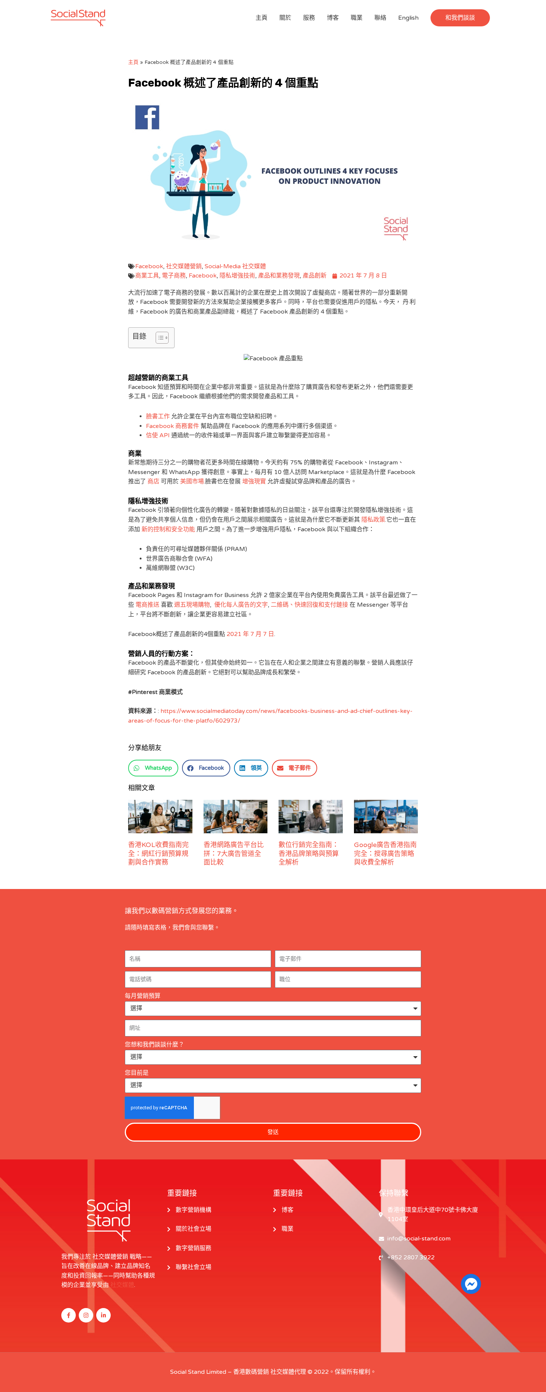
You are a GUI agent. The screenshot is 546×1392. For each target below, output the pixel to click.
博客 (333, 18)
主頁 (261, 18)
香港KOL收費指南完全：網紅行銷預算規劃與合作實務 (158, 853)
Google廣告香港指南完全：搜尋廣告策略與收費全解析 (385, 853)
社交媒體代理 (288, 1372)
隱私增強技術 (237, 275)
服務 (309, 18)
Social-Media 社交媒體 (235, 266)
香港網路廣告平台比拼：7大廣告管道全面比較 (234, 853)
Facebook (149, 266)
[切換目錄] (158, 337)
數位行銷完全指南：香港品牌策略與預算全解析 (309, 853)
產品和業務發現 (279, 275)
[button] (460, 17)
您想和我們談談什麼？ (154, 1044)
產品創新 (314, 275)
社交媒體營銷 (184, 266)
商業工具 (147, 275)
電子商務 (174, 275)
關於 (285, 18)
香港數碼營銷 (251, 1372)
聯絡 (380, 18)
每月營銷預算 (142, 996)
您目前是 (137, 1073)
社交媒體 (122, 1285)
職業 (357, 18)
